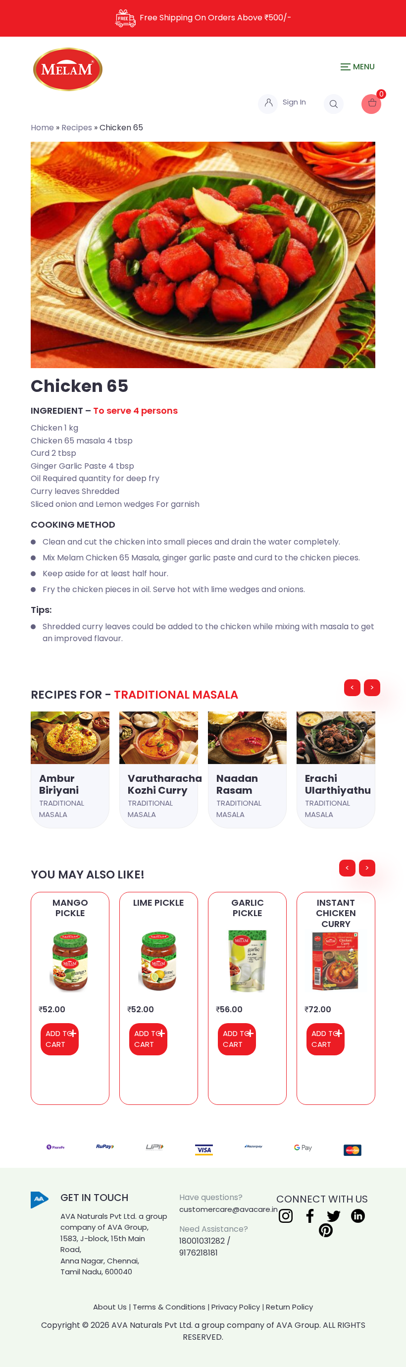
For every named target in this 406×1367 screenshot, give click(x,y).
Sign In (294, 102)
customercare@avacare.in (228, 1209)
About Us (110, 1307)
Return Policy (289, 1307)
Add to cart (59, 1039)
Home (42, 127)
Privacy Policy (235, 1307)
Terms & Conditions (169, 1307)
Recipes (76, 127)
